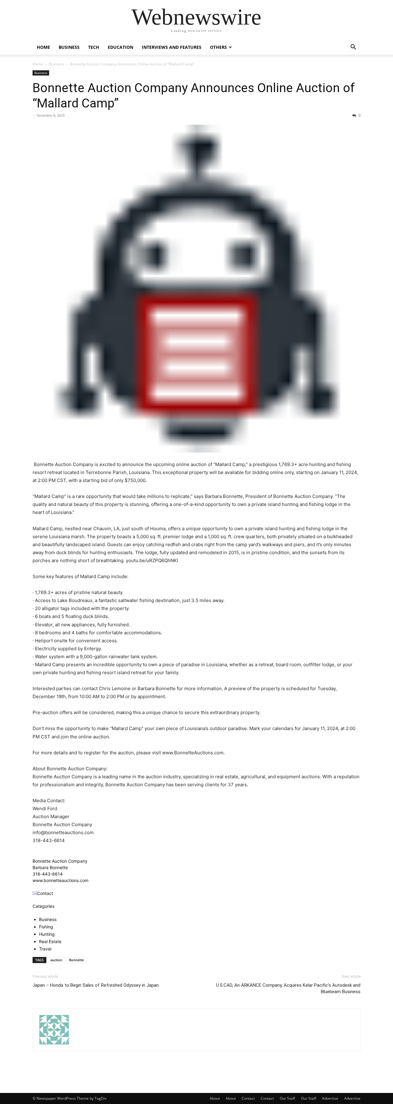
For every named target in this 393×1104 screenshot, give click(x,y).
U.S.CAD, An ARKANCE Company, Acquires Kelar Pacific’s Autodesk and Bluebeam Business (288, 988)
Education (120, 47)
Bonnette (76, 960)
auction (56, 960)
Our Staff (287, 1098)
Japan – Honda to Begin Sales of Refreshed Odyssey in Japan (96, 985)
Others (218, 47)
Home (43, 47)
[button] (353, 48)
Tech (93, 47)
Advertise (330, 1098)
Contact (248, 1098)
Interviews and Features (171, 47)
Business (69, 47)
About (215, 1098)
